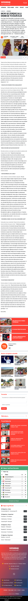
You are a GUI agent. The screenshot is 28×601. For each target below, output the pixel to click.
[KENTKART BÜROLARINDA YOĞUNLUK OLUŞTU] (21, 370)
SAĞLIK (22, 590)
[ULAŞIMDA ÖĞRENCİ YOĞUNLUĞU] (21, 359)
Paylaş (4, 57)
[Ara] (24, 2)
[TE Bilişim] (4, 346)
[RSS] (14, 574)
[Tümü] (26, 416)
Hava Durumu (6, 580)
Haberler (3, 11)
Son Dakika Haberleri (7, 585)
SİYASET (22, 7)
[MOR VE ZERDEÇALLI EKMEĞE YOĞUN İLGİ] (14, 47)
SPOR (16, 7)
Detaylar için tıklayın (14, 500)
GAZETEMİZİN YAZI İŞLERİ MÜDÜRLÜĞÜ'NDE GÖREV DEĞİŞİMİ (20, 388)
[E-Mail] (9, 348)
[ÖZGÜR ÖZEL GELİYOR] (7, 359)
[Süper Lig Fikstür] (26, 505)
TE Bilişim (10, 345)
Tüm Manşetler (19, 582)
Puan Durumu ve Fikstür (8, 582)
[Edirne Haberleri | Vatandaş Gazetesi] (6, 3)
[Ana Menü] (26, 2)
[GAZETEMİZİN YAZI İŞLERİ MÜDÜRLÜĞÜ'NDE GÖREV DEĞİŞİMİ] (21, 382)
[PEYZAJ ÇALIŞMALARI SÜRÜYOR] (7, 382)
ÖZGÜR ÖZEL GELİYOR (6, 363)
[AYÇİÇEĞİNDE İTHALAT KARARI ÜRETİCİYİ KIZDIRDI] (7, 370)
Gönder (4, 408)
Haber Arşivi (18, 585)
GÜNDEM (3, 7)
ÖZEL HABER (10, 7)
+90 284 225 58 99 (15, 566)
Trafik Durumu (19, 580)
